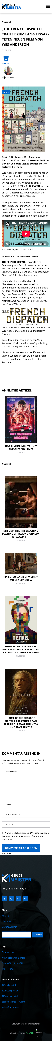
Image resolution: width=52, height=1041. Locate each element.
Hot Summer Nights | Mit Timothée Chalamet (21, 448)
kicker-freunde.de (10, 1007)
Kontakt (5, 915)
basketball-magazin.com (13, 1001)
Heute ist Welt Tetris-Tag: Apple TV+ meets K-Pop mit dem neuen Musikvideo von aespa (21, 649)
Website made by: (22, 1033)
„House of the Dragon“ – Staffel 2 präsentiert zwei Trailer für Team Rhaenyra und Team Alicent (21, 722)
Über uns (6, 921)
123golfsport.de (9, 985)
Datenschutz (8, 952)
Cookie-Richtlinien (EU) (12, 963)
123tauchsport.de (10, 996)
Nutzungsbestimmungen (13, 957)
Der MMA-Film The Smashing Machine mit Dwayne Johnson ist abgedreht (21, 533)
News (6, 92)
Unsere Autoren (9, 926)
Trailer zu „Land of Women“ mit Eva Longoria (20, 578)
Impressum (7, 968)
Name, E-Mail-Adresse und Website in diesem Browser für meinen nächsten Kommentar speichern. (25, 835)
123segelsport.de (10, 990)
